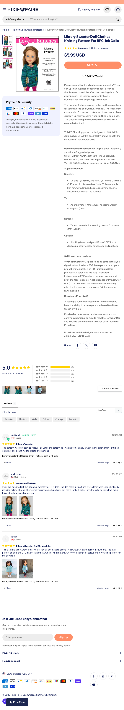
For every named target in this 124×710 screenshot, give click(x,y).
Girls (34, 419)
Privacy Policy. (63, 645)
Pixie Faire (16, 694)
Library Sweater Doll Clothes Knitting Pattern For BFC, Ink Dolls (30, 455)
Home (5, 29)
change (59, 419)
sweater (9, 419)
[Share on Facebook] (77, 345)
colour (46, 419)
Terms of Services (42, 645)
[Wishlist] (107, 9)
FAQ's (72, 321)
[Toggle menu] (4, 9)
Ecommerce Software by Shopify (40, 694)
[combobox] (62, 19)
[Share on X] (86, 345)
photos (22, 419)
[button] (115, 462)
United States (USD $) (18, 673)
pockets (73, 419)
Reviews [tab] (8, 403)
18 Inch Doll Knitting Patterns (28, 29)
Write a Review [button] (111, 388)
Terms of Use (113, 317)
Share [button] (8, 462)
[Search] (117, 19)
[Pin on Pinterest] (95, 345)
